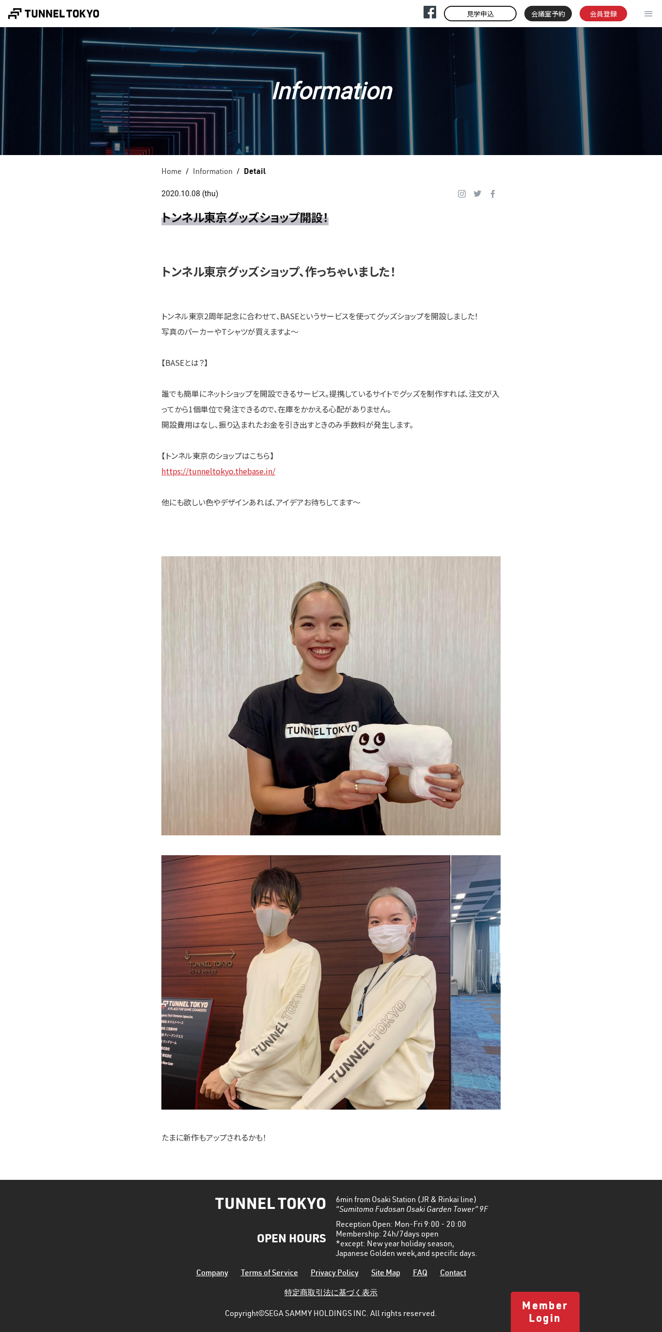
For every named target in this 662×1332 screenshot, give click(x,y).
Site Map (385, 1274)
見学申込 (480, 13)
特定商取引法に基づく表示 (331, 1294)
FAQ (420, 1274)
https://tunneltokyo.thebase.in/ (218, 471)
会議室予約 (548, 13)
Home (171, 172)
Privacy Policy (335, 1274)
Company (212, 1274)
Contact (453, 1274)
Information (213, 172)
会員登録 (603, 13)
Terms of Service (269, 1274)
